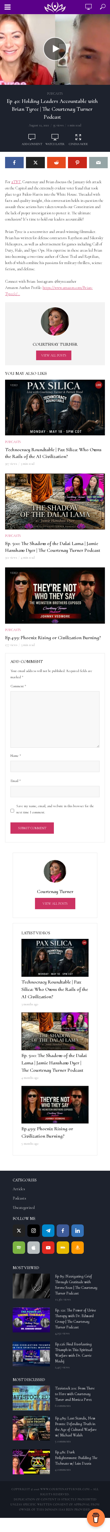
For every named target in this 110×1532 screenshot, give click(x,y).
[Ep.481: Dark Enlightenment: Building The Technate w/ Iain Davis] (31, 1461)
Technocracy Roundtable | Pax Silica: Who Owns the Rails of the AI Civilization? (53, 452)
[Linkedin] (77, 1230)
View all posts (53, 355)
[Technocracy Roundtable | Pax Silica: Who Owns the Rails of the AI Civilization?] (55, 958)
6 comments (63, 1406)
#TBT (15, 182)
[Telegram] (48, 1230)
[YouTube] (48, 1247)
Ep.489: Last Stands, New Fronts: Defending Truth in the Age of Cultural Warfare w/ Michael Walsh (75, 1427)
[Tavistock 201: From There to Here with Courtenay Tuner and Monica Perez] (31, 1398)
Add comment (32, 144)
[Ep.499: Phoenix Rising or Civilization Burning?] (55, 1105)
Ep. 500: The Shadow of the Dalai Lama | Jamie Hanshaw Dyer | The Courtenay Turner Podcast (52, 546)
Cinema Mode (78, 144)
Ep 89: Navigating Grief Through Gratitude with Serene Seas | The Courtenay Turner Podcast (76, 1285)
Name (15, 755)
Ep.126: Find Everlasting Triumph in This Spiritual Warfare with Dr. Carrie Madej (73, 1353)
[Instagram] (33, 1230)
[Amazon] (77, 1247)
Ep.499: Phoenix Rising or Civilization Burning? (53, 637)
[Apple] (33, 1247)
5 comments (63, 1441)
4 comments (63, 1470)
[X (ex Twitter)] (19, 1230)
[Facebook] (63, 1230)
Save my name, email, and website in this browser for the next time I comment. (55, 809)
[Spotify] (19, 1247)
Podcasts (55, 94)
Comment (18, 686)
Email (15, 781)
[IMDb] (63, 1247)
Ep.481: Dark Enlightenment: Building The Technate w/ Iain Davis (76, 1458)
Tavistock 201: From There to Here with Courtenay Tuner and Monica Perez (74, 1394)
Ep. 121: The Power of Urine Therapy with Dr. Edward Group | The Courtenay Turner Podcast (75, 1319)
